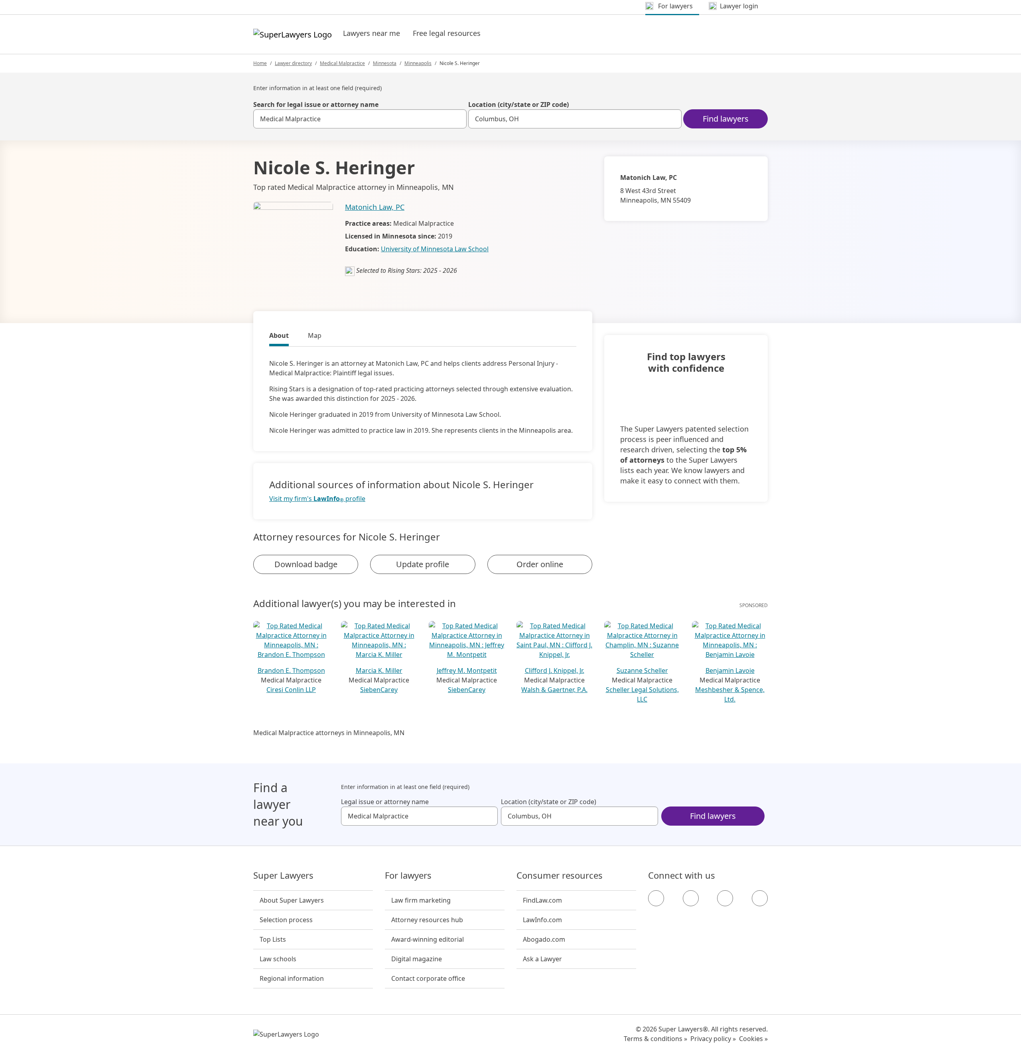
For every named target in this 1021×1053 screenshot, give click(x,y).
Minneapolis (418, 63)
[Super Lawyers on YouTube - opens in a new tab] (725, 898)
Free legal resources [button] (447, 33)
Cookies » (753, 1038)
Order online (539, 564)
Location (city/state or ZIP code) (518, 104)
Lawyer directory (293, 63)
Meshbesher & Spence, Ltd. (730, 694)
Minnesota (384, 63)
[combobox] (360, 118)
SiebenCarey (379, 689)
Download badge (305, 564)
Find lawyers (726, 118)
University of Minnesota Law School (435, 249)
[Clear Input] (457, 119)
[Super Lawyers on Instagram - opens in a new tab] (691, 898)
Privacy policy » (713, 1038)
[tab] (279, 336)
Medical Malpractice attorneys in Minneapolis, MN (328, 732)
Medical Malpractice (342, 63)
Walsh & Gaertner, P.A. (554, 689)
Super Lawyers (283, 875)
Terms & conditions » (655, 1038)
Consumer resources (559, 875)
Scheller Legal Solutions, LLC (642, 694)
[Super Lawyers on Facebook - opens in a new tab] (656, 898)
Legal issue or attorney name (385, 801)
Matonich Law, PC (374, 207)
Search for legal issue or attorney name (315, 104)
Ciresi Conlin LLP (291, 689)
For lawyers (408, 875)
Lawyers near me (371, 33)
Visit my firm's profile (317, 498)
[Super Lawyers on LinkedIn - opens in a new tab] (760, 898)
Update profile (422, 564)
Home (260, 63)
